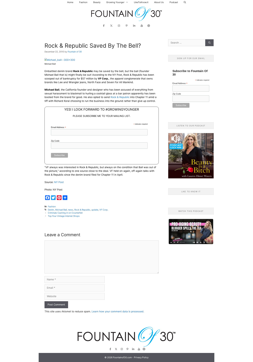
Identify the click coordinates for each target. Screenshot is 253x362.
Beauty (96, 2)
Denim (51, 209)
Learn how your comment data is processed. (118, 311)
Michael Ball (61, 209)
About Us (159, 2)
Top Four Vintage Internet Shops (64, 216)
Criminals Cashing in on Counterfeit (65, 213)
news (70, 209)
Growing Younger (115, 2)
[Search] (209, 42)
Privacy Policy (141, 357)
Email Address (58, 127)
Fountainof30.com (122, 357)
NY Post (59, 182)
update (94, 209)
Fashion (83, 2)
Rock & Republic (120, 97)
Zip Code (55, 141)
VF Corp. (103, 209)
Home (70, 2)
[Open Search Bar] (185, 2)
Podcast (174, 2)
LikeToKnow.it (141, 2)
